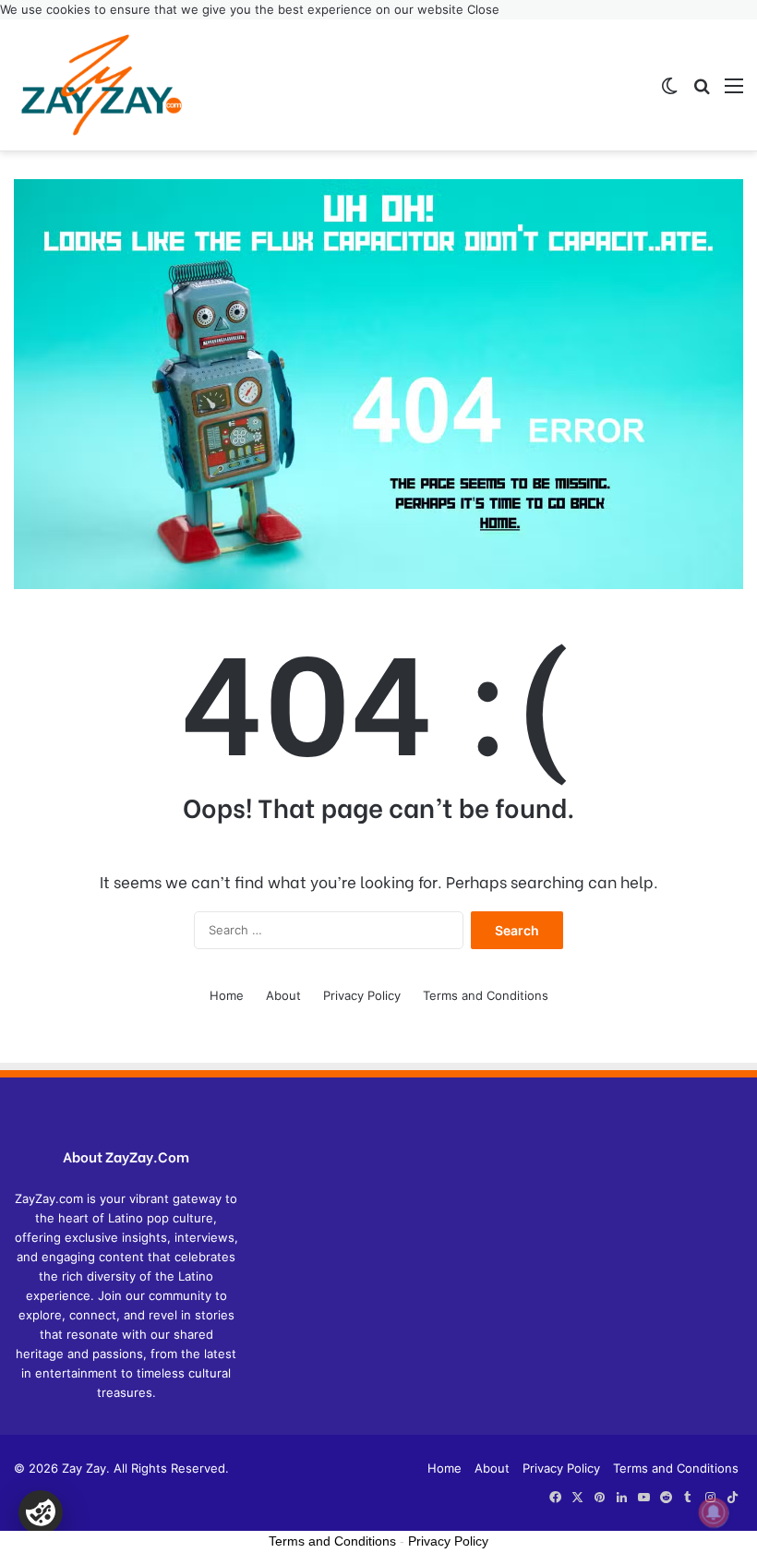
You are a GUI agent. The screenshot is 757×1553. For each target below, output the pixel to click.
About (283, 995)
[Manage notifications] (713, 1512)
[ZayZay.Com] (101, 85)
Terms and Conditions (485, 995)
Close (483, 9)
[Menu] (734, 92)
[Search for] (701, 92)
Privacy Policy (362, 995)
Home (227, 995)
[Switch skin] (669, 92)
